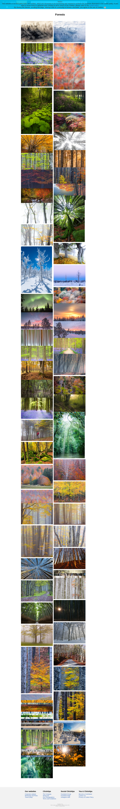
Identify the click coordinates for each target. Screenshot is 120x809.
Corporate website (30, 794)
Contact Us (82, 795)
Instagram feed (65, 797)
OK (105, 7)
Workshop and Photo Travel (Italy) (31, 796)
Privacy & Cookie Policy (86, 797)
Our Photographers (48, 797)
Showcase (46, 795)
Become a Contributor (85, 794)
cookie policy (93, 5)
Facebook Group (66, 794)
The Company (47, 794)
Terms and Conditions (49, 798)
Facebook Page (65, 795)
